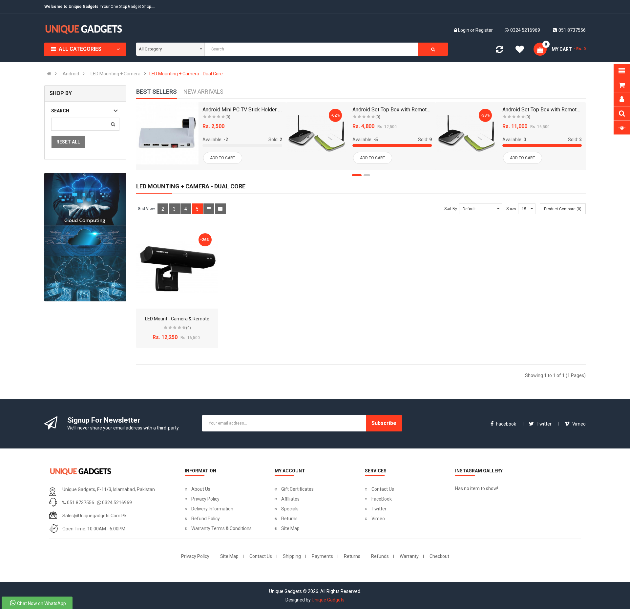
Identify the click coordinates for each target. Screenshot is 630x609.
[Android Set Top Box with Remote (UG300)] (317, 133)
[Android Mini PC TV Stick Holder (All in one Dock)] (167, 133)
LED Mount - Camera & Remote (177, 318)
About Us (200, 489)
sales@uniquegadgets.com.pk (94, 515)
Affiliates (290, 499)
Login (464, 30)
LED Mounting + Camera (115, 73)
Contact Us (382, 489)
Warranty (409, 556)
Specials (290, 508)
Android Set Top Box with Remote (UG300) (401, 109)
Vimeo (378, 518)
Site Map (290, 528)
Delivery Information (212, 508)
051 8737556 (572, 30)
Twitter (379, 508)
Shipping (292, 556)
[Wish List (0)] (520, 50)
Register (484, 30)
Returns (289, 518)
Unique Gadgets (328, 599)
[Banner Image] (85, 237)
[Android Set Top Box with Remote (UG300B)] (467, 133)
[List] (208, 208)
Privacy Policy (205, 499)
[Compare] (499, 50)
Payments (322, 556)
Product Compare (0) (562, 209)
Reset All (68, 141)
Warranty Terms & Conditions (221, 528)
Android (71, 73)
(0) (227, 117)
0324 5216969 (525, 30)
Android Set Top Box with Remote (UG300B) (552, 109)
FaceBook (381, 499)
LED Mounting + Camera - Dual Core (186, 73)
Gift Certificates (297, 489)
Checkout (439, 556)
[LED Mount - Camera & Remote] (177, 268)
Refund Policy (205, 518)
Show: (511, 208)
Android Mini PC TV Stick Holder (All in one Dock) (258, 109)
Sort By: (451, 208)
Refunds (380, 556)
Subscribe (383, 423)
